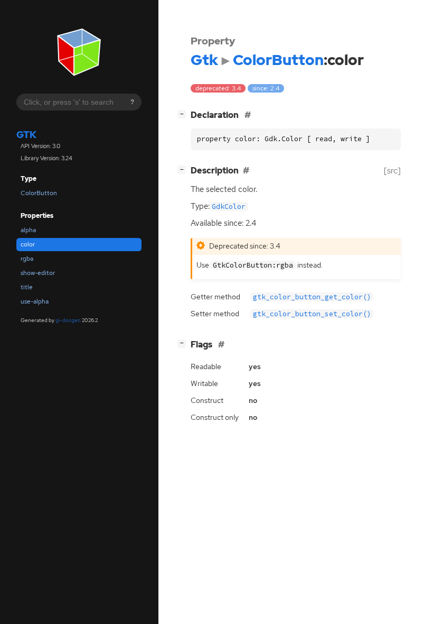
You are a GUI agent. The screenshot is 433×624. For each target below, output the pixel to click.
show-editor (38, 273)
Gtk (26, 134)
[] (183, 113)
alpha (28, 230)
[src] (392, 170)
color (28, 244)
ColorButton (39, 193)
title (27, 287)
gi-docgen (68, 320)
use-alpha (35, 301)
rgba (27, 258)
